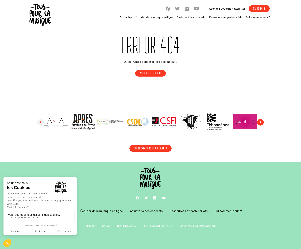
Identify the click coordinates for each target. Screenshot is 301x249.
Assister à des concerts (191, 17)
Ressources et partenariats (225, 17)
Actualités (126, 17)
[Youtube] (196, 8)
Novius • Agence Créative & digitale (197, 226)
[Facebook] (168, 8)
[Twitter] (177, 8)
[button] (40, 122)
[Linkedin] (187, 8)
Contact (106, 226)
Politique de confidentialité (158, 226)
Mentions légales (126, 226)
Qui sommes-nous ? (258, 17)
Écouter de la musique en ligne (154, 17)
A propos (90, 226)
